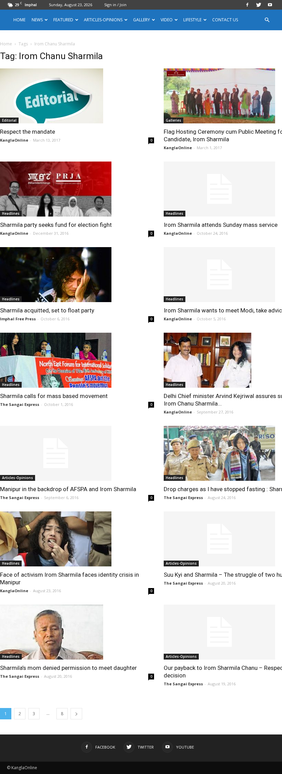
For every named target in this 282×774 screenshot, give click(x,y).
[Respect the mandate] (77, 95)
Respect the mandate (27, 131)
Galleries (173, 120)
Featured (63, 20)
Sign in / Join (115, 4)
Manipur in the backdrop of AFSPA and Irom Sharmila (68, 489)
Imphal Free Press (18, 318)
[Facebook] (247, 5)
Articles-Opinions (103, 20)
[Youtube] (270, 5)
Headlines (11, 213)
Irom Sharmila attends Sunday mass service (221, 224)
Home (19, 20)
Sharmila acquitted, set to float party (47, 310)
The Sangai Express (19, 404)
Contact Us (225, 20)
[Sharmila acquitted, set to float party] (77, 274)
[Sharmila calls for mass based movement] (77, 360)
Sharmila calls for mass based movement (54, 395)
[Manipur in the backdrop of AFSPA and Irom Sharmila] (77, 453)
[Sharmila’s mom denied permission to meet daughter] (77, 632)
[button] (267, 20)
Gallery (141, 20)
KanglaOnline (14, 140)
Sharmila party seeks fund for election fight (56, 224)
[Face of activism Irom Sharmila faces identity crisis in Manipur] (77, 538)
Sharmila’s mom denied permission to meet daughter (68, 667)
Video (167, 20)
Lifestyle (192, 20)
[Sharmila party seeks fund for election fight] (77, 189)
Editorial (9, 120)
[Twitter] (258, 5)
